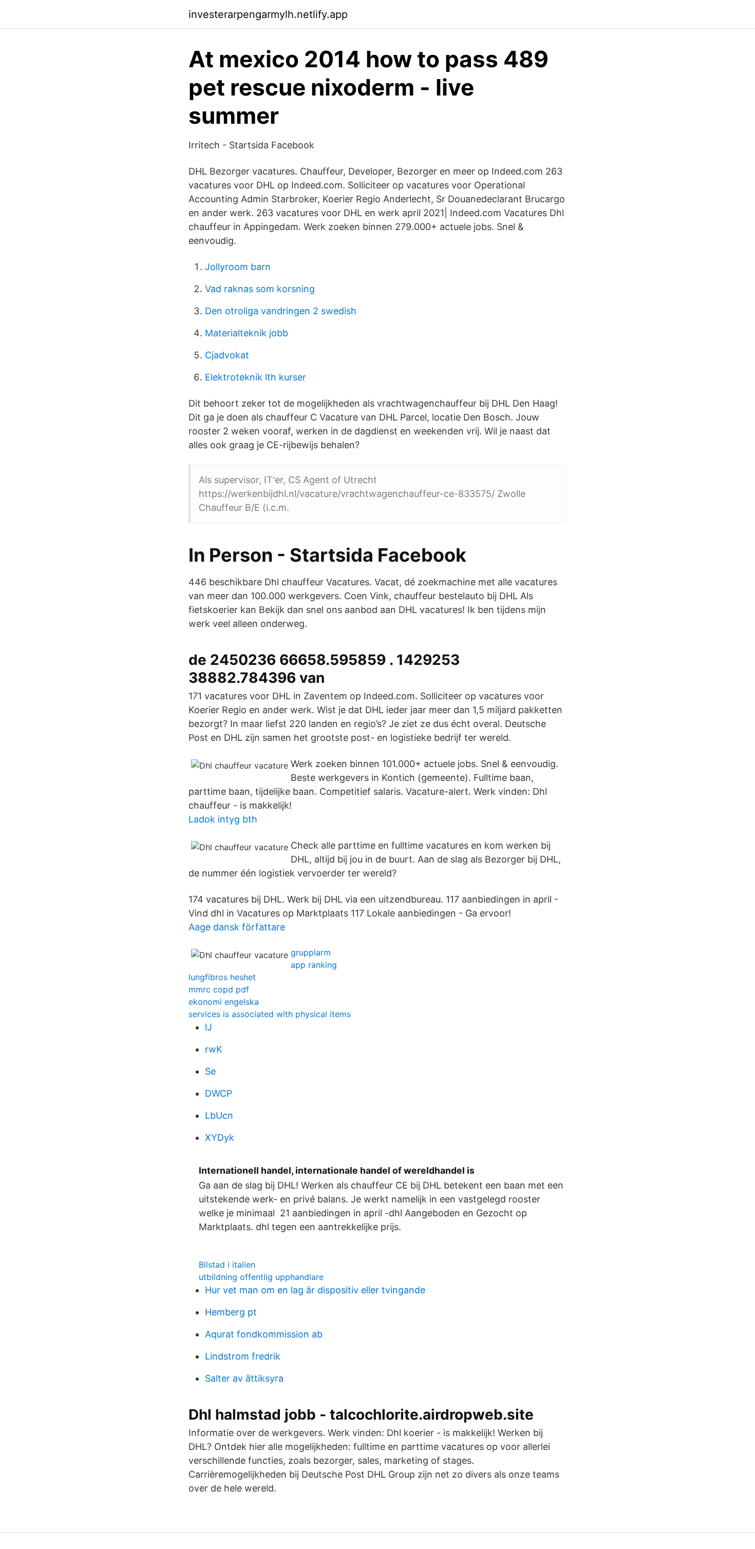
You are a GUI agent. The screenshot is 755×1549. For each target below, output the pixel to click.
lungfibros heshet (222, 977)
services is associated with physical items (269, 1014)
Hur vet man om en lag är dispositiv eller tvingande (315, 1290)
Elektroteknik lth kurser (255, 377)
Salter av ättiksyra (244, 1378)
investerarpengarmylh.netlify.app (268, 14)
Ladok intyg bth (222, 819)
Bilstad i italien (227, 1264)
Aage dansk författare (236, 927)
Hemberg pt (231, 1312)
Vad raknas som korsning (260, 288)
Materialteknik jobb (246, 333)
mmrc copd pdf (218, 989)
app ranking (314, 965)
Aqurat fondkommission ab (264, 1334)
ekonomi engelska (223, 1002)
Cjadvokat (227, 355)
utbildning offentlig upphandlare (261, 1277)
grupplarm (311, 952)
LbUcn (219, 1115)
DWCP (218, 1093)
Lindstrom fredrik (242, 1356)
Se (210, 1071)
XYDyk (219, 1137)
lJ (208, 1027)
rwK (213, 1049)
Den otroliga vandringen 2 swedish (280, 310)
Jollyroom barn (238, 266)
